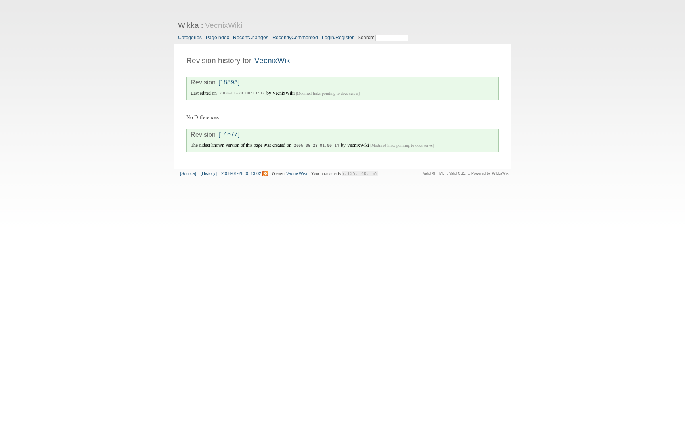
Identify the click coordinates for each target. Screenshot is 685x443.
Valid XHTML (433, 173)
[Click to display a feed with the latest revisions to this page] (265, 173)
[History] (209, 173)
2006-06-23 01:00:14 (316, 145)
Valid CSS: (458, 173)
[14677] (228, 134)
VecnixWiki (223, 25)
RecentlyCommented (295, 37)
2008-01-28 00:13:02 (241, 93)
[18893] (228, 82)
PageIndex (217, 37)
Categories (190, 37)
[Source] (188, 173)
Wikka (188, 25)
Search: (366, 37)
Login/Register (338, 37)
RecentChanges (250, 37)
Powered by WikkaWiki (490, 173)
